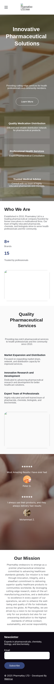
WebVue (8, 679)
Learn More (27, 101)
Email (7, 650)
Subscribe (14, 665)
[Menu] (6, 7)
